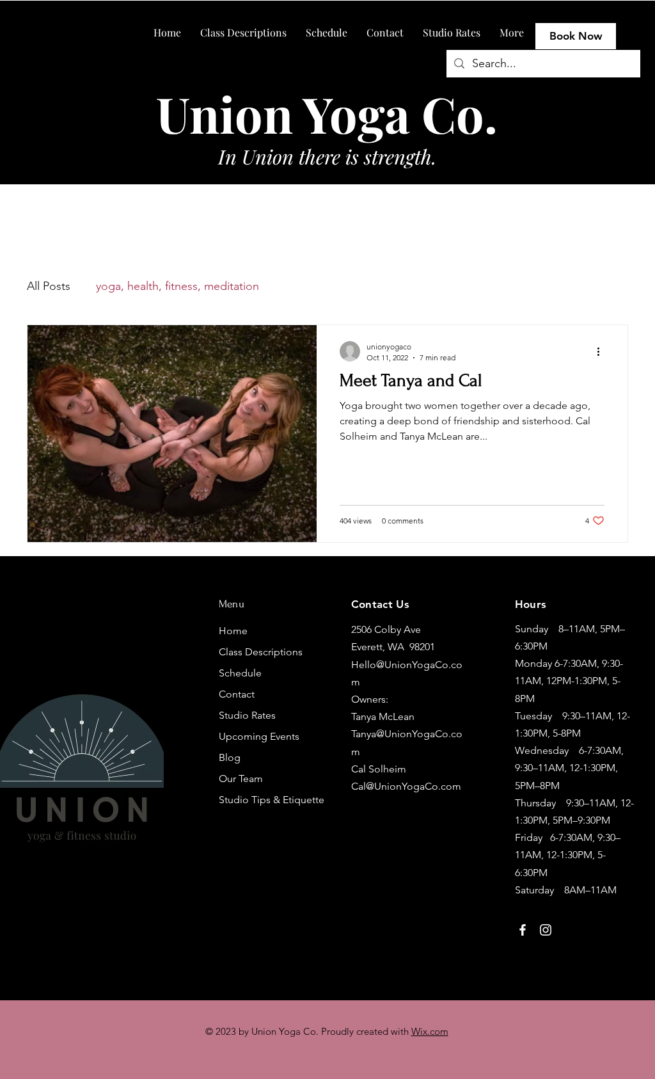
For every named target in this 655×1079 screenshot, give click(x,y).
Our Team (241, 778)
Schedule (240, 673)
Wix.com (429, 1031)
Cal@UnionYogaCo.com (406, 786)
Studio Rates (247, 715)
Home (233, 631)
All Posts (48, 286)
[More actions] (602, 351)
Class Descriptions (257, 652)
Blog (230, 757)
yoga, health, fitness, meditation (177, 286)
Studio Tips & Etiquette (257, 800)
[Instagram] (545, 930)
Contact (237, 694)
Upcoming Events (257, 736)
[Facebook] (522, 930)
